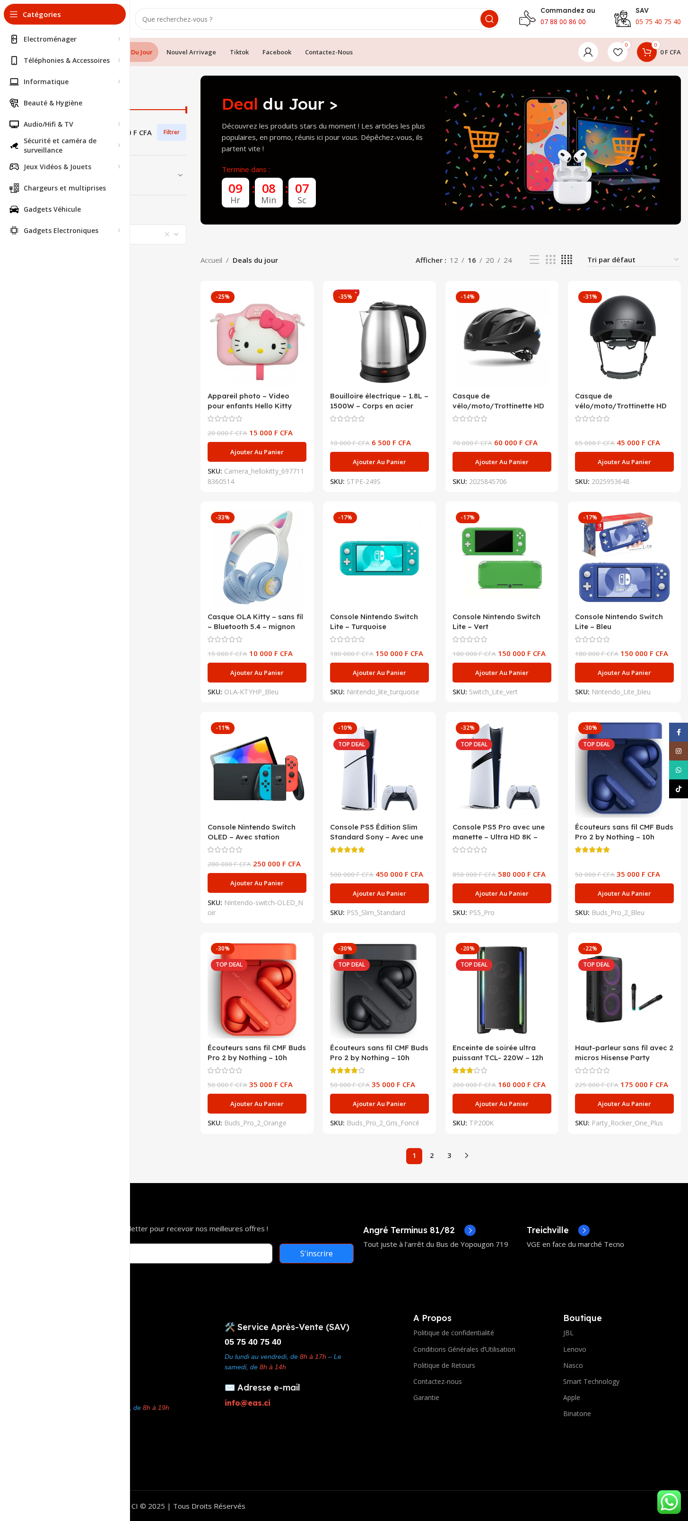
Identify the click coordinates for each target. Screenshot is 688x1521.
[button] (257, 452)
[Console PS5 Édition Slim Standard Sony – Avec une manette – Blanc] (379, 768)
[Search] (489, 19)
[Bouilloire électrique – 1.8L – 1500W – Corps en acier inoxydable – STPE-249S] (379, 337)
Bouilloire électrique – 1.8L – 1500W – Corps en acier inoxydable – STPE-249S (379, 405)
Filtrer (172, 132)
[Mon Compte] (588, 52)
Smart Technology (591, 1381)
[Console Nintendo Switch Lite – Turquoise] (379, 558)
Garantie (426, 1397)
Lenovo (574, 1349)
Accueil (211, 260)
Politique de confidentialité (453, 1332)
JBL (568, 1332)
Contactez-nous (437, 1381)
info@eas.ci (247, 1403)
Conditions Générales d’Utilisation (464, 1349)
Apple (571, 1397)
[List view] (534, 259)
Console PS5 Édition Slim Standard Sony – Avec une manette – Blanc (376, 836)
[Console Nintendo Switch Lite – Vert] (502, 558)
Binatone (577, 1413)
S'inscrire (316, 1253)
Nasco (573, 1365)
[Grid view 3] (550, 259)
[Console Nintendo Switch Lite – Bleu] (624, 558)
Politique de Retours (444, 1365)
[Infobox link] (419, 1230)
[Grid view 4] (566, 259)
